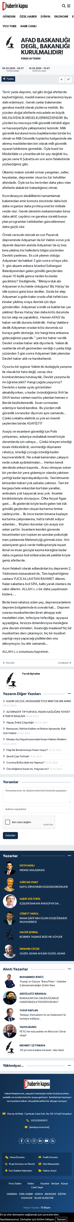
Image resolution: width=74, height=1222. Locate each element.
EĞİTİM (62, 1194)
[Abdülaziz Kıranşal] (10, 997)
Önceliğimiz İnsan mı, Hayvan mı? (27, 769)
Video (30, 1183)
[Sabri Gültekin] (10, 901)
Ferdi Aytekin (30, 58)
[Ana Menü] (68, 6)
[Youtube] (46, 1141)
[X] (28, 1141)
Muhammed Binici (32, 977)
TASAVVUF (27, 1198)
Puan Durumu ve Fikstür (22, 1164)
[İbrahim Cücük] (10, 951)
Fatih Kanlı (27, 865)
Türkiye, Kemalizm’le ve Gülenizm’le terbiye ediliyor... (43, 1017)
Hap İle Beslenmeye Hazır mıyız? (27, 750)
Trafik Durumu (50, 1157)
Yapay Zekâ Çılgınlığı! (20, 722)
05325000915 (39, 1120)
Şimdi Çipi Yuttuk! (17, 756)
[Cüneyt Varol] (10, 917)
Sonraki (63, 663)
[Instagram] (34, 1141)
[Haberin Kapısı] (15, 6)
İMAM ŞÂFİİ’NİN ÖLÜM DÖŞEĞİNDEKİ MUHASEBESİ (43, 920)
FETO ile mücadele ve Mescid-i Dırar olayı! (43, 1033)
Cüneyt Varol (29, 913)
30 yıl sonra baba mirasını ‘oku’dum (42, 1050)
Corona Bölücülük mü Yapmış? (25, 762)
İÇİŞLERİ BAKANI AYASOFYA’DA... (40, 903)
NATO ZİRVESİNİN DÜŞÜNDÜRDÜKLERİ (44, 886)
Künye (64, 1183)
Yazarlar (44, 1183)
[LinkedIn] (40, 1141)
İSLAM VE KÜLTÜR (43, 1198)
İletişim (55, 1183)
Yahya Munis (28, 1027)
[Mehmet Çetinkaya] (10, 1047)
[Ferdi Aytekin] (10, 42)
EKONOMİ (61, 16)
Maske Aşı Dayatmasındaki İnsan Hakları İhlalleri (36, 739)
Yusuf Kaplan (29, 1010)
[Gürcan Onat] (10, 884)
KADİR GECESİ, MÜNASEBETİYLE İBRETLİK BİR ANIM (38, 701)
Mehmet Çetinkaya (32, 1045)
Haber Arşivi (49, 1170)
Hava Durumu (17, 1157)
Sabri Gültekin (30, 899)
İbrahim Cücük (29, 949)
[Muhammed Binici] (10, 981)
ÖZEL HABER (28, 16)
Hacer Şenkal (29, 932)
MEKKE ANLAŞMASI (32, 870)
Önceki (9, 663)
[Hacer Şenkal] (10, 934)
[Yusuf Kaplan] (10, 1014)
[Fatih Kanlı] (10, 867)
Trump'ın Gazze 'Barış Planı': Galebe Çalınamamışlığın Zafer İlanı (43, 983)
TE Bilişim (45, 1207)
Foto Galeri (15, 1183)
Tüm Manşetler (51, 1164)
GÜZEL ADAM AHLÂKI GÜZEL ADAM (42, 953)
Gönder (10, 835)
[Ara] (64, 6)
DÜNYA (45, 16)
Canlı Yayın (37, 1187)
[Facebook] (21, 1141)
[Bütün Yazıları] (69, 693)
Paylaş (10, 79)
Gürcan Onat (29, 882)
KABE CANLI (28, 26)
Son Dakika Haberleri (20, 1170)
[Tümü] (69, 855)
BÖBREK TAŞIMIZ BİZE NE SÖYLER (41, 936)
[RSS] (52, 1141)
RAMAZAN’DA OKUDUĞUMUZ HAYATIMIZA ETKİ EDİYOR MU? (39, 1000)
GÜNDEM (9, 16)
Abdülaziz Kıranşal (33, 994)
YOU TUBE (9, 26)
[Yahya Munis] (10, 1031)
